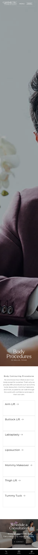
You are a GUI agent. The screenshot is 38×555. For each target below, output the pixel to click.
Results (31, 553)
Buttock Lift (12, 419)
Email (19, 553)
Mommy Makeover (17, 465)
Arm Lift (10, 404)
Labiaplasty (12, 434)
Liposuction (12, 449)
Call (6, 553)
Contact (19, 542)
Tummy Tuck (13, 495)
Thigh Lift (11, 480)
